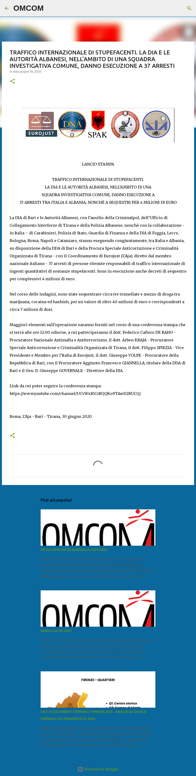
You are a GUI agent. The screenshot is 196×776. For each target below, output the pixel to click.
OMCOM (28, 8)
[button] (12, 81)
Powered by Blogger (101, 769)
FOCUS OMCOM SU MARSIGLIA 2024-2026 (74, 550)
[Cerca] (50, 8)
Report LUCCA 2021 (56, 631)
